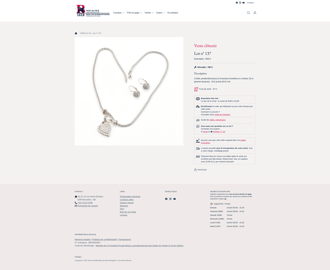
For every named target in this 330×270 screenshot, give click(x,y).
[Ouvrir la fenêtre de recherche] (248, 12)
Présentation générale (130, 196)
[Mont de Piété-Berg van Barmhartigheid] (92, 10)
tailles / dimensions (218, 120)
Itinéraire (124, 206)
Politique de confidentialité (104, 239)
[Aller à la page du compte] (253, 12)
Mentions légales (82, 239)
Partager (202, 170)
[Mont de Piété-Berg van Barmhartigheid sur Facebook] (237, 3)
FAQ (122, 209)
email (205, 132)
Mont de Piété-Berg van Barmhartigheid (102, 260)
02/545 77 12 (219, 132)
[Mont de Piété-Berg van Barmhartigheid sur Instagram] (240, 3)
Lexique (123, 215)
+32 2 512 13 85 (85, 203)
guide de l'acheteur (222, 115)
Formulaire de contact (88, 206)
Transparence (124, 239)
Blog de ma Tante (128, 212)
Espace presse (127, 203)
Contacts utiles (127, 200)
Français (250, 3)
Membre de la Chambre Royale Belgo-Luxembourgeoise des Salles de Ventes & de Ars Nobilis (139, 246)
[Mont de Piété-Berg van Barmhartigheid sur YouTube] (243, 3)
